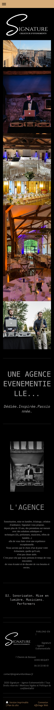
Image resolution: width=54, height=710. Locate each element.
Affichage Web (41, 705)
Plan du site (13, 705)
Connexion (43, 702)
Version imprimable (18, 702)
